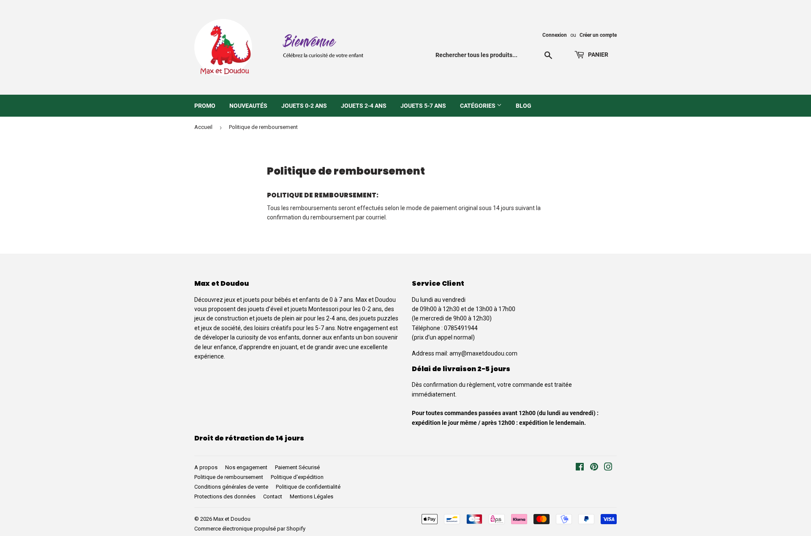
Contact (272, 496)
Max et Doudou (231, 519)
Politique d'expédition (297, 477)
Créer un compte (598, 35)
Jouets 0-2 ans (304, 105)
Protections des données (225, 496)
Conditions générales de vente (231, 487)
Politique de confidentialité (308, 487)
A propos (206, 467)
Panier (597, 54)
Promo (204, 105)
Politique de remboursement (228, 477)
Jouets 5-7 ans (423, 105)
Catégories (478, 105)
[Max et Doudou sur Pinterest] (594, 468)
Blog (523, 105)
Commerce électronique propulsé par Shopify (249, 528)
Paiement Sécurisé (297, 467)
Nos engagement (246, 467)
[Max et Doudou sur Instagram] (608, 468)
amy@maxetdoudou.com (483, 353)
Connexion (554, 35)
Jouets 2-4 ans (363, 105)
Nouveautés (248, 105)
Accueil (203, 127)
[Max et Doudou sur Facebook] (579, 468)
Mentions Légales (311, 496)
